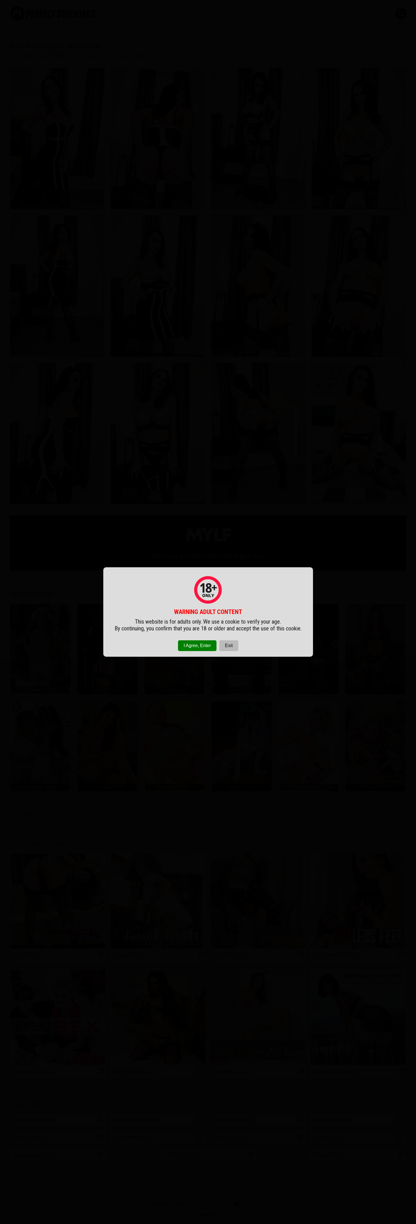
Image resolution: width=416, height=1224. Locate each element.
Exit (229, 645)
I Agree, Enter (197, 645)
